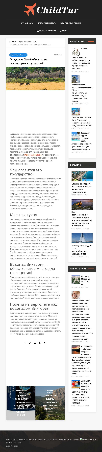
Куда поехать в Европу (45, 31)
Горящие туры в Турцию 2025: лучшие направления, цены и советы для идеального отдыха (82, 141)
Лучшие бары (27, 23)
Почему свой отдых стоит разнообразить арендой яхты (81, 249)
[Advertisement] (35, 109)
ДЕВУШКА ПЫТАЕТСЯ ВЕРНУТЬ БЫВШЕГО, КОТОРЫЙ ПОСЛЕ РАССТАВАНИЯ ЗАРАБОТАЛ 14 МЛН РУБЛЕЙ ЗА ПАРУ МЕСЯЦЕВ (81, 392)
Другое (63, 31)
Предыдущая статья (22, 402)
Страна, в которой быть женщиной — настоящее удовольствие (81, 187)
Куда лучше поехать (47, 23)
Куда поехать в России (70, 23)
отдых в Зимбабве (33, 155)
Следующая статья (50, 399)
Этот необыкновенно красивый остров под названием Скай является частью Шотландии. (82, 219)
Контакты (18, 442)
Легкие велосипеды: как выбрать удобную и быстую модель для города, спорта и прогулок (81, 58)
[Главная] (51, 9)
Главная (12, 41)
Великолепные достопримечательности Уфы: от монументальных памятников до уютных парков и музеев (83, 92)
